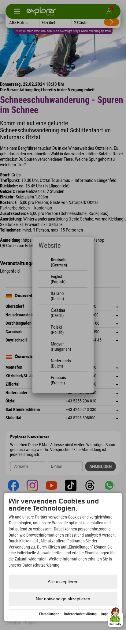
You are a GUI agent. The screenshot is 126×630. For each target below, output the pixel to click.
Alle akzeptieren (63, 581)
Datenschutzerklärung (80, 614)
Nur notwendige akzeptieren (63, 598)
